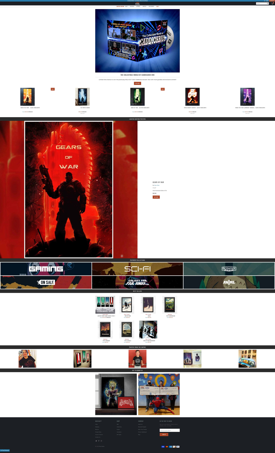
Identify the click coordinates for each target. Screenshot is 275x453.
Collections (119, 426)
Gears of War (158, 182)
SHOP (126, 6)
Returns (97, 429)
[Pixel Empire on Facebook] (99, 441)
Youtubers (119, 432)
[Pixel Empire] (137, 3)
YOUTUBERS (151, 6)
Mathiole (170, 314)
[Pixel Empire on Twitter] (96, 441)
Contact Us (97, 437)
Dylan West (156, 185)
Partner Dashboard (142, 432)
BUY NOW (137, 83)
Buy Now (156, 197)
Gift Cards (119, 434)
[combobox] (262, 3)
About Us (140, 424)
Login (267, 0)
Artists (118, 429)
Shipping (97, 426)
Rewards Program (142, 426)
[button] (5, 450)
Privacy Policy (98, 432)
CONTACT (272, 0)
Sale (118, 424)
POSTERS (132, 6)
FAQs (96, 424)
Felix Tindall (126, 314)
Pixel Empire (101, 446)
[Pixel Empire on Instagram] (101, 441)
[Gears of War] (69, 189)
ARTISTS (145, 6)
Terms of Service (99, 434)
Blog (139, 434)
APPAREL (138, 6)
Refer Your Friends (142, 429)
